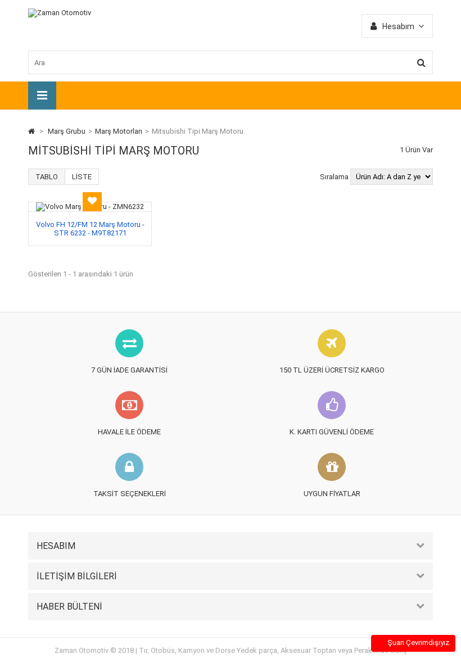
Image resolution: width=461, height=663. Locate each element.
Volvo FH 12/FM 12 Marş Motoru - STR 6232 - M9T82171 (90, 228)
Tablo (46, 176)
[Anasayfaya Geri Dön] (31, 131)
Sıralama (334, 176)
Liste (82, 176)
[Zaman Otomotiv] (59, 12)
